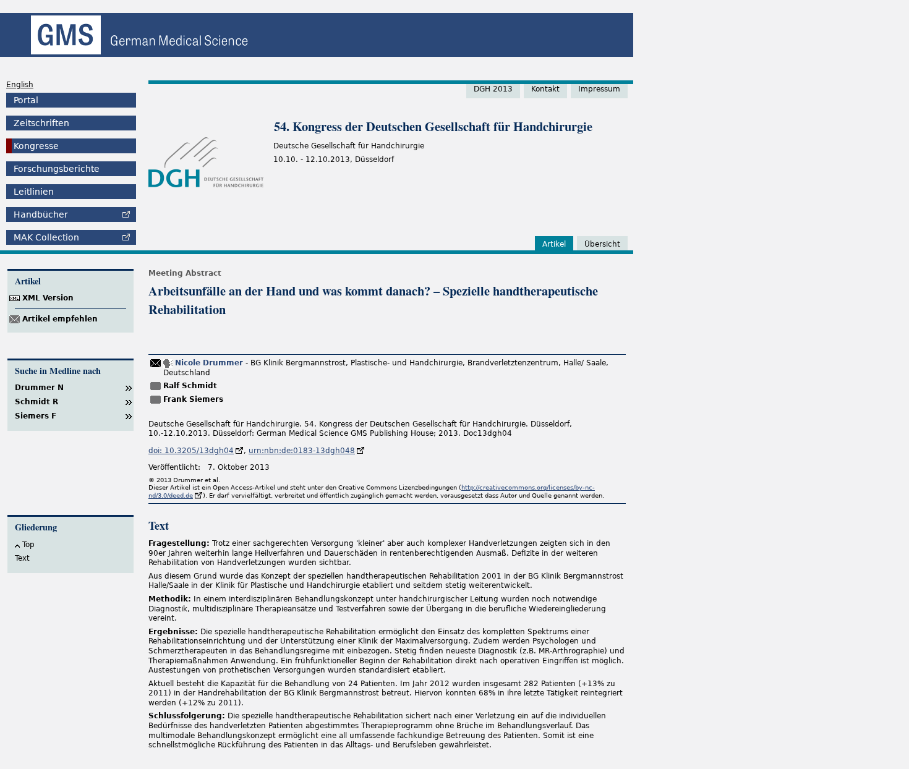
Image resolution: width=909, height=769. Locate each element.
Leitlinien (34, 192)
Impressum (599, 89)
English (19, 84)
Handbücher (41, 214)
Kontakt (545, 89)
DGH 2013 (493, 89)
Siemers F (35, 416)
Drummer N (39, 387)
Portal (26, 100)
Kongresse (36, 146)
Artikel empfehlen (60, 319)
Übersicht (602, 244)
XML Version (48, 298)
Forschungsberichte (57, 169)
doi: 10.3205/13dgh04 (191, 450)
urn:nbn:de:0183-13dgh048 (302, 450)
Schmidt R (36, 401)
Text (22, 558)
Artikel (554, 244)
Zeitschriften (41, 123)
